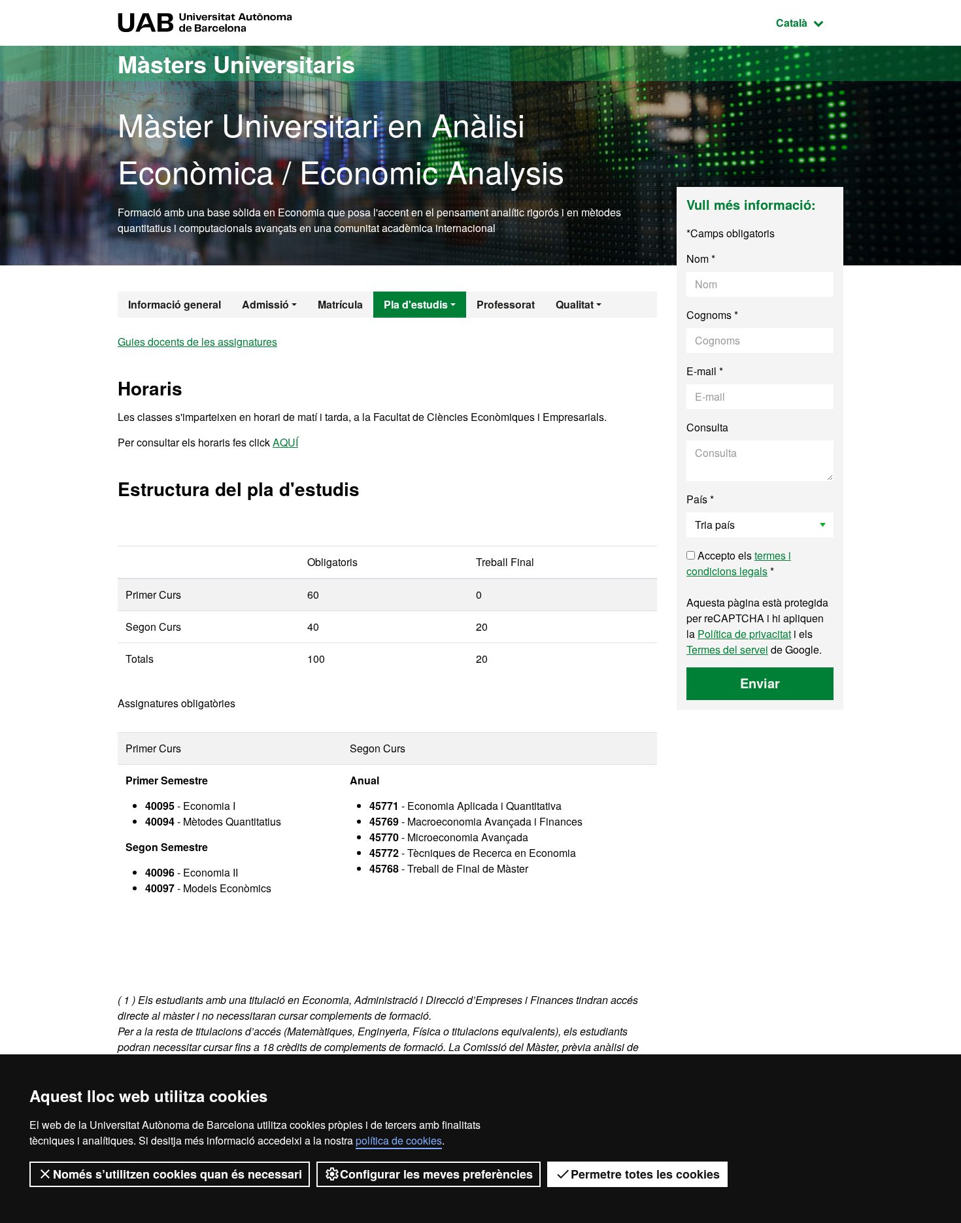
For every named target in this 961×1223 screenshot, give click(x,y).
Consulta (707, 427)
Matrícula (340, 304)
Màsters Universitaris (236, 63)
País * (700, 499)
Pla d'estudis (416, 304)
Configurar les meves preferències (436, 1173)
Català (809, 22)
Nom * (700, 258)
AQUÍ (285, 442)
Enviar (760, 682)
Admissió (265, 304)
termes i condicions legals (738, 563)
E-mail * (704, 370)
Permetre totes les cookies (645, 1173)
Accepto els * (738, 563)
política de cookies (399, 1140)
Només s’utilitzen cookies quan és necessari (177, 1173)
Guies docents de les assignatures (197, 341)
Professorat (506, 304)
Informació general (174, 304)
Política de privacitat (744, 633)
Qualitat (575, 304)
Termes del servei (727, 649)
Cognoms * (712, 314)
